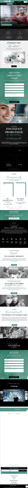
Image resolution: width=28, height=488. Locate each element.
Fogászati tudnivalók (14, 483)
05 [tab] (15, 169)
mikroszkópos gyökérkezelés (22, 204)
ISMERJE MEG (8, 207)
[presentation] (14, 154)
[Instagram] (11, 486)
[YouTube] (15, 486)
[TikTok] (17, 486)
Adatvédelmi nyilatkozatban (16, 373)
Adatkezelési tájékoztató (14, 480)
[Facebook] (13, 486)
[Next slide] (25, 195)
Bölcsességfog (14, 163)
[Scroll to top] (26, 480)
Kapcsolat (14, 477)
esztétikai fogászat (9, 202)
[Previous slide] (2, 195)
